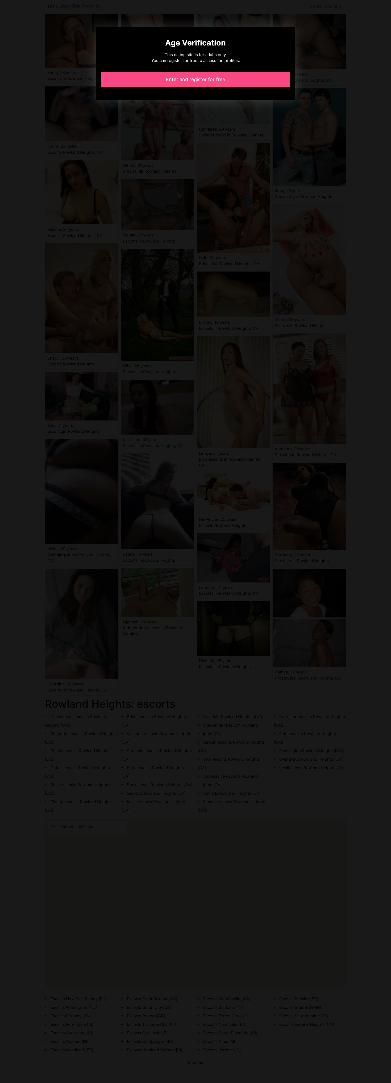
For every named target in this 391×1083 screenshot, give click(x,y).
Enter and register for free (195, 79)
